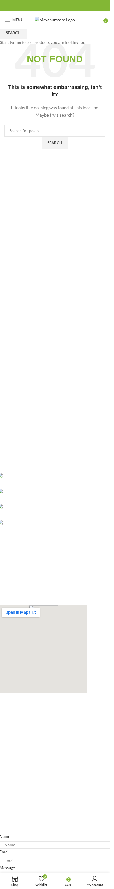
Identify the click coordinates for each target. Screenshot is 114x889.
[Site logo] (55, 19)
